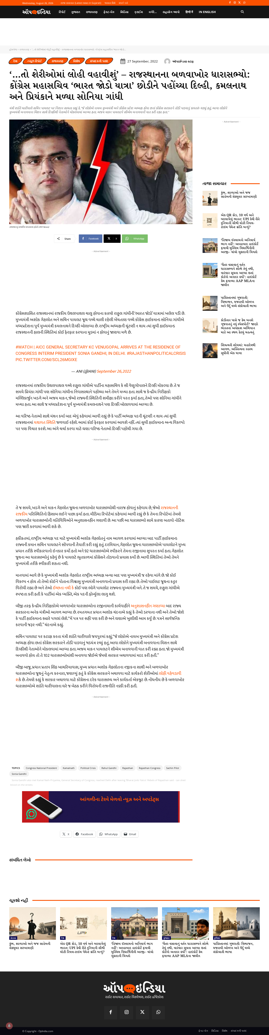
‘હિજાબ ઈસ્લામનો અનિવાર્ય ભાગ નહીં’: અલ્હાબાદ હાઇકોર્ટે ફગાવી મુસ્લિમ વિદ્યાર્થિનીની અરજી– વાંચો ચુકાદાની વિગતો (239, 246)
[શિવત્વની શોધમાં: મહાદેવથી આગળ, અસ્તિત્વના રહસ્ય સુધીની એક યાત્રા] (210, 350)
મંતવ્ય (13, 937)
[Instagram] (234, 2)
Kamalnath (69, 768)
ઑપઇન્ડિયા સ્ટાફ (183, 61)
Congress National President (41, 768)
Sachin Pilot (172, 768)
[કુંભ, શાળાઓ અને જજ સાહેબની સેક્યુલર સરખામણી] (210, 198)
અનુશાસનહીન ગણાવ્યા (148, 606)
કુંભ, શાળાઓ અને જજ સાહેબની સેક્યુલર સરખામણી (239, 194)
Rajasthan (127, 768)
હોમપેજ (13, 49)
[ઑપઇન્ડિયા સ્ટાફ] (168, 61)
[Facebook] (230, 2)
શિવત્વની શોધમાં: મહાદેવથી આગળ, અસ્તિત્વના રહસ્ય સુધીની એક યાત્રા (238, 349)
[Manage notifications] (9, 1025)
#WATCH (24, 347)
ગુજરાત (166, 937)
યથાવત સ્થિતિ (44, 422)
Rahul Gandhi (109, 768)
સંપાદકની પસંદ (99, 61)
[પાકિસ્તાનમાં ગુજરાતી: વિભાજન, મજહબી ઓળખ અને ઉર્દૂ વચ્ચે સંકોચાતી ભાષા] (210, 303)
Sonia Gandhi (19, 773)
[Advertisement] (101, 471)
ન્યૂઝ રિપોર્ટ (35, 61)
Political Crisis (88, 768)
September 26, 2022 (114, 371)
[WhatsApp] (244, 2)
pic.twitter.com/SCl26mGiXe (46, 359)
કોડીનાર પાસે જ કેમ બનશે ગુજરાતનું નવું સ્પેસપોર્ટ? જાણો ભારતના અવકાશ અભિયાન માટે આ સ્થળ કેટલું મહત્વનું (239, 326)
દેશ (15, 61)
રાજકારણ (24, 49)
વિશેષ (76, 61)
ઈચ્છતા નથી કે (63, 588)
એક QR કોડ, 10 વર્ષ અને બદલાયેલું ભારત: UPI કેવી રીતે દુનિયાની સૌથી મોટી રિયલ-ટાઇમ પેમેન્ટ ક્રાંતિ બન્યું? (240, 221)
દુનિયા (217, 937)
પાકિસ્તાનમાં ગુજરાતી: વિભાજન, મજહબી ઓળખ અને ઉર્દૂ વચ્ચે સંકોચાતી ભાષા (239, 301)
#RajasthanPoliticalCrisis (156, 353)
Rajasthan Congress (149, 768)
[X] (239, 2)
